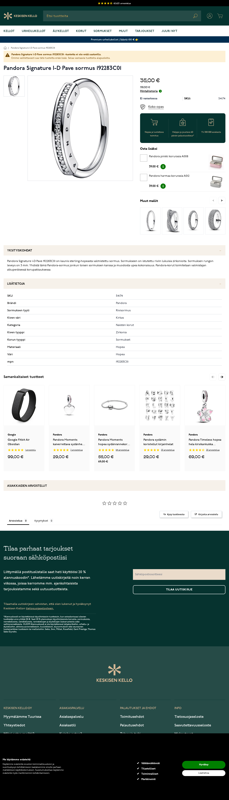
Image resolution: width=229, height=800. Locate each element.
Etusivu (5, 47)
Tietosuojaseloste (189, 717)
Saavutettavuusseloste (192, 725)
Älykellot (61, 31)
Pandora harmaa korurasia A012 (169, 176)
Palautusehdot (132, 725)
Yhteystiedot (14, 725)
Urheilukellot (34, 31)
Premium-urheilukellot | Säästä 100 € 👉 (114, 39)
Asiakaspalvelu (71, 717)
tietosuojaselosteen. (40, 608)
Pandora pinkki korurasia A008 (168, 156)
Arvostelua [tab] (15, 520)
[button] (221, 377)
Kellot (9, 31)
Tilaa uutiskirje (179, 589)
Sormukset (103, 31)
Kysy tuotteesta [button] (175, 514)
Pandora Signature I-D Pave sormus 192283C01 (33, 48)
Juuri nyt (169, 31)
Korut (81, 31)
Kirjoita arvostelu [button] (208, 514)
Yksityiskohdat (19, 250)
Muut (123, 31)
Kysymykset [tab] (41, 520)
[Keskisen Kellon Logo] (20, 16)
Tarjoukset (144, 31)
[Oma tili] (210, 16)
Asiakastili (67, 725)
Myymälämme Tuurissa (22, 717)
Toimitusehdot (132, 717)
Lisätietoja (16, 283)
